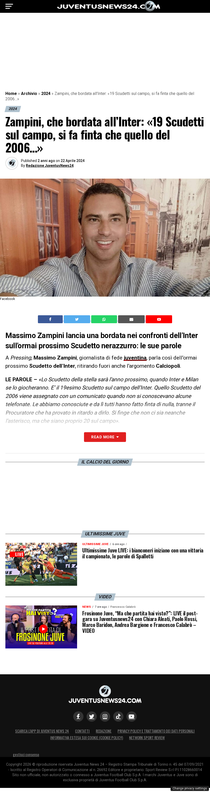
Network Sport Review (147, 737)
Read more (102, 437)
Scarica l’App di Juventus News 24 (42, 731)
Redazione (103, 731)
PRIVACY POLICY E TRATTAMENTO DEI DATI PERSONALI (156, 731)
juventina (135, 358)
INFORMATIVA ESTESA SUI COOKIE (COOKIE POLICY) (86, 737)
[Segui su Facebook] (78, 716)
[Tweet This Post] (77, 319)
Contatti (82, 731)
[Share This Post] (104, 319)
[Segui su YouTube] (132, 716)
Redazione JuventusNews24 (50, 166)
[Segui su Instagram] (105, 716)
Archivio (29, 93)
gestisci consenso (26, 754)
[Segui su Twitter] (92, 716)
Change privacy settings (190, 788)
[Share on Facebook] (51, 319)
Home (11, 93)
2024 (45, 93)
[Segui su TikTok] (118, 716)
